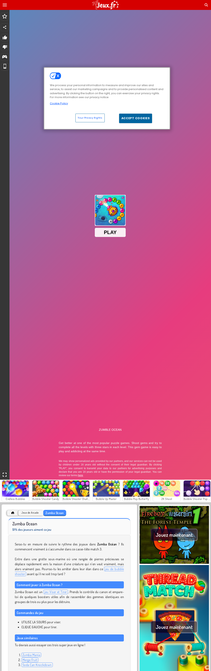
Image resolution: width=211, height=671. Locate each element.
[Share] (5, 27)
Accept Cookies (135, 118)
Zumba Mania (31, 655)
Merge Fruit (29, 660)
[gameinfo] (4, 57)
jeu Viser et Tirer (56, 592)
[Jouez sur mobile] (5, 67)
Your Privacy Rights (90, 117)
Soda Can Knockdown (37, 665)
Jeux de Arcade (30, 512)
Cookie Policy (59, 103)
